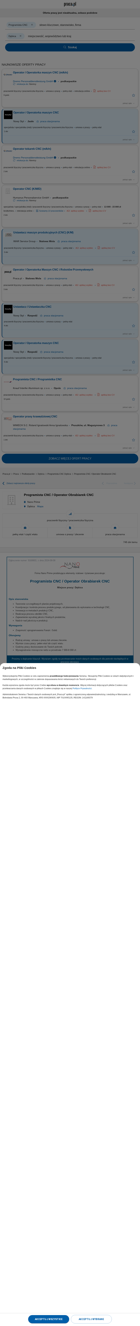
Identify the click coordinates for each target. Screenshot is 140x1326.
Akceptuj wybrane (91, 1319)
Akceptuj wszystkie (48, 1319)
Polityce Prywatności (82, 688)
